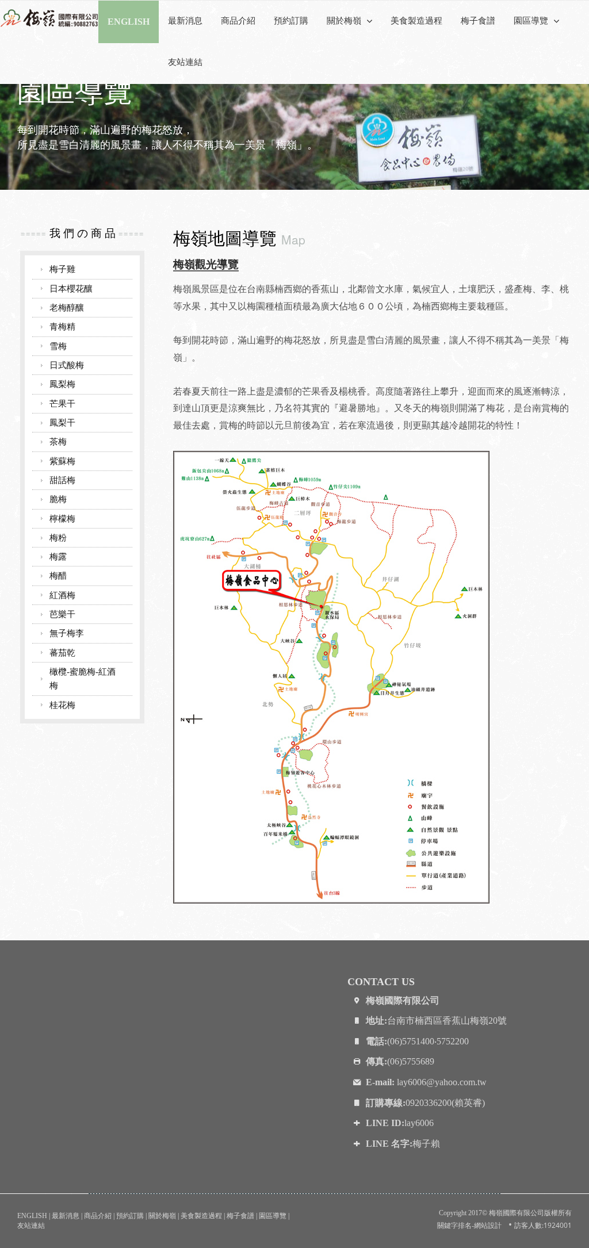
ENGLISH (32, 1216)
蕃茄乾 (62, 652)
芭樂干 (62, 614)
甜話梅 (62, 480)
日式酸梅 (66, 365)
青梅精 (62, 326)
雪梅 (58, 346)
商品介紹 (238, 20)
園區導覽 (272, 1216)
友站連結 (185, 62)
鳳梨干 (62, 422)
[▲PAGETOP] (560, 1219)
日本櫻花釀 (71, 288)
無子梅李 (66, 633)
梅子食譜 (478, 20)
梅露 (58, 556)
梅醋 (58, 575)
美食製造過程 (416, 20)
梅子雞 (62, 269)
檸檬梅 (62, 518)
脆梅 (58, 499)
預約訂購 (291, 20)
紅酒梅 (62, 595)
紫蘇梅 (62, 461)
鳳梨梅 (62, 384)
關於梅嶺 (162, 1216)
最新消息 (185, 20)
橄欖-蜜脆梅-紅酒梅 (82, 678)
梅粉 (58, 537)
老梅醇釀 (66, 307)
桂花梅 (62, 705)
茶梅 (58, 441)
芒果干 (62, 403)
